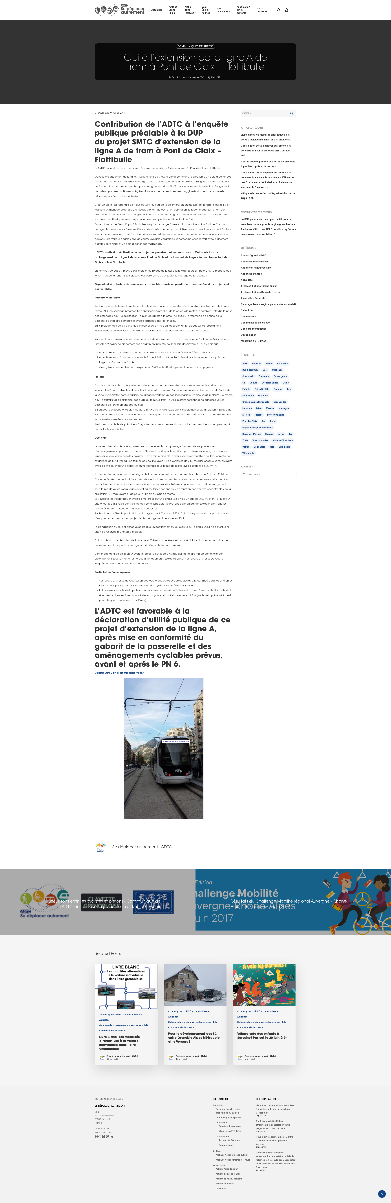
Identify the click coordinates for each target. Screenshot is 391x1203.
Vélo (272, 447)
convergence (280, 376)
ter (290, 434)
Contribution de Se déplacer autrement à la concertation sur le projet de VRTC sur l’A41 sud (266, 150)
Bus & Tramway (250, 370)
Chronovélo (248, 376)
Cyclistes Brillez (270, 383)
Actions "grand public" (253, 255)
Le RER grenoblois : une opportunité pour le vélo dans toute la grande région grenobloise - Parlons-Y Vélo (268, 224)
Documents (221, 1122)
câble (286, 383)
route (273, 421)
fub (289, 389)
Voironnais (259, 447)
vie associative (260, 440)
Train (245, 440)
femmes (278, 389)
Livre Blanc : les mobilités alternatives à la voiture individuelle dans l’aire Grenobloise (265, 137)
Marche (270, 408)
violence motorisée (283, 440)
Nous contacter (262, 10)
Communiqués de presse (195, 46)
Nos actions (219, 1165)
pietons (259, 415)
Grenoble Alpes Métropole (255, 402)
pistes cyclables (275, 415)
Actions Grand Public (173, 9)
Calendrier (247, 310)
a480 (244, 363)
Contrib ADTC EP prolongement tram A (119, 673)
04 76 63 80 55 (102, 1129)
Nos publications (223, 10)
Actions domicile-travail (254, 261)
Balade (268, 363)
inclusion (247, 408)
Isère (258, 408)
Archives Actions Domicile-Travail (260, 292)
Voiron (245, 447)
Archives (256, 363)
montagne (283, 408)
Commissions (249, 316)
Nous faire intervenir (190, 9)
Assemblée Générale (253, 298)
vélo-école (284, 447)
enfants (246, 389)
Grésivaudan (280, 402)
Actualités (157, 9)
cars (265, 370)
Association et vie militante (243, 9)
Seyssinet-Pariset (251, 434)
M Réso (246, 415)
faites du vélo (262, 389)
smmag (269, 434)
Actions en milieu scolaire (256, 267)
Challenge (277, 370)
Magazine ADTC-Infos (253, 341)
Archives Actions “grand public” (259, 286)
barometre (282, 363)
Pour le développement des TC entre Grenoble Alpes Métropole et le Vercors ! (268, 164)
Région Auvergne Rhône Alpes (257, 427)
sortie (281, 434)
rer (263, 421)
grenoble (263, 395)
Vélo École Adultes (206, 9)
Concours (264, 376)
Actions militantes (251, 273)
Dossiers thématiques (254, 328)
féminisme (248, 395)
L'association (248, 334)
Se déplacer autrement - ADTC (188, 78)
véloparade (248, 453)
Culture (253, 383)
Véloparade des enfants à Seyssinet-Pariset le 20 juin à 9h (268, 196)
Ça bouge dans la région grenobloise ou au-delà (268, 304)
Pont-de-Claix (249, 421)
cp (243, 383)
